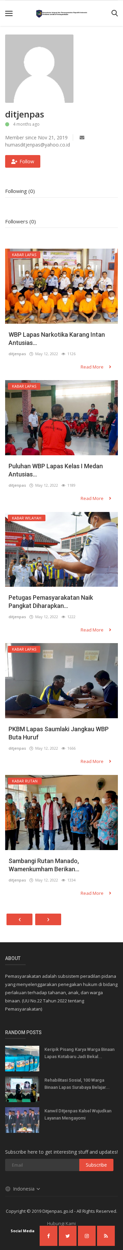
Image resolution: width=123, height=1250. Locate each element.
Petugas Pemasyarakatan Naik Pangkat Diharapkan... (51, 601)
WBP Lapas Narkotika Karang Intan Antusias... (57, 338)
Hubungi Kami (61, 1223)
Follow (26, 161)
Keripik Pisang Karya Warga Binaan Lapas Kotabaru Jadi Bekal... (79, 1053)
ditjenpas (17, 353)
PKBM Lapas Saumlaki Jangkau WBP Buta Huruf (59, 733)
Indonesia (24, 1188)
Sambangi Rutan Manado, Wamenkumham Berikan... (44, 865)
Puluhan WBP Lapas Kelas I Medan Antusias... (56, 470)
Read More (93, 367)
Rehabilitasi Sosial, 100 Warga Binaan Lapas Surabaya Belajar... (77, 1084)
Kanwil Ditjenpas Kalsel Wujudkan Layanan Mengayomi (77, 1114)
